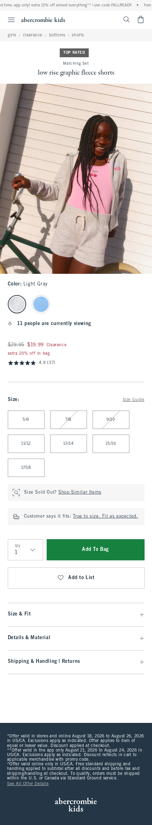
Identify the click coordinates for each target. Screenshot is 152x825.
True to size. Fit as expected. (105, 516)
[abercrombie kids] (43, 19)
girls (12, 35)
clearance (32, 35)
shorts (78, 35)
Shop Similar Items (79, 492)
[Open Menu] (8, 19)
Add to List (81, 578)
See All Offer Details (28, 784)
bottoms (57, 35)
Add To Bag (95, 549)
